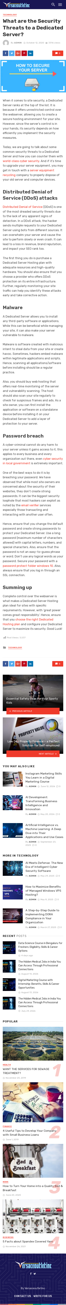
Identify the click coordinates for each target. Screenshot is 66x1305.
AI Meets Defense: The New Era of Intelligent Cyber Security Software (44, 867)
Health (7, 1065)
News (5, 1182)
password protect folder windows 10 (28, 566)
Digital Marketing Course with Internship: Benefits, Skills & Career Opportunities (38, 984)
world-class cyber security (21, 161)
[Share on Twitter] (11, 53)
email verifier (30, 505)
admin (18, 42)
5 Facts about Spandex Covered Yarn (28, 1241)
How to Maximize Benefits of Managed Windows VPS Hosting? (43, 890)
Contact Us (22, 1296)
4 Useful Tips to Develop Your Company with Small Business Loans (29, 1132)
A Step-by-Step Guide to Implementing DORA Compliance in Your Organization (42, 916)
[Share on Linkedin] (30, 53)
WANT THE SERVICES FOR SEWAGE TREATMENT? (26, 1071)
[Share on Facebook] (5, 53)
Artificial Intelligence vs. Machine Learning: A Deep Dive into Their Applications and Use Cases (44, 831)
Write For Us (43, 1296)
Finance (7, 1126)
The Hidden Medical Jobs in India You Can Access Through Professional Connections (39, 965)
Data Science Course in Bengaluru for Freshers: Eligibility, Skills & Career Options (40, 947)
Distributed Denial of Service (23, 207)
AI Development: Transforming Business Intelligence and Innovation (41, 803)
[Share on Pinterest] (24, 53)
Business (8, 1237)
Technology (10, 15)
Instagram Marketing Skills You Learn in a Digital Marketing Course (43, 777)
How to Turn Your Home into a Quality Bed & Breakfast (33, 1188)
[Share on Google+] (18, 53)
